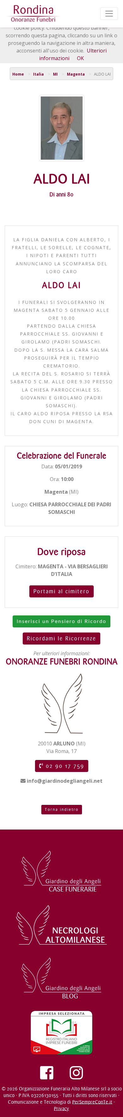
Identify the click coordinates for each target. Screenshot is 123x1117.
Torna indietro (62, 809)
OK (80, 58)
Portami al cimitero (61, 591)
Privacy (61, 1108)
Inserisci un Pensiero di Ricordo (61, 621)
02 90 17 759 (64, 766)
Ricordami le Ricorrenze (61, 638)
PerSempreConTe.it (92, 1102)
